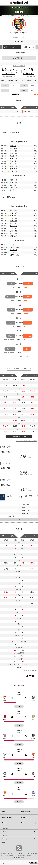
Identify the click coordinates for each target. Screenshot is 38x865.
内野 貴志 (13, 213)
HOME (1, 15)
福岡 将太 (13, 153)
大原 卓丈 (13, 182)
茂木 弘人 (13, 171)
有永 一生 (13, 226)
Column (4, 823)
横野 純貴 (13, 169)
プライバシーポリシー (17, 853)
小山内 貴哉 (14, 247)
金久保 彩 (13, 250)
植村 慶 (13, 146)
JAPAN (22, 817)
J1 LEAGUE (5, 828)
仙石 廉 (13, 223)
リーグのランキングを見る (19, 436)
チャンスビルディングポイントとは (26, 441)
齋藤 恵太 (13, 166)
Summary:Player (7, 817)
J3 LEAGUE (5, 835)
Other (3, 842)
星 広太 (13, 190)
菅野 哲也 (13, 221)
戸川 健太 (13, 151)
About (22, 823)
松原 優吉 (13, 218)
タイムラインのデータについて (28, 356)
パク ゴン (13, 228)
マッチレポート (19, 58)
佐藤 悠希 (13, 236)
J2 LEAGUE (5, 831)
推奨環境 (9, 853)
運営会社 (26, 853)
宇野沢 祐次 (14, 255)
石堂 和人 (13, 158)
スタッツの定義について (29, 670)
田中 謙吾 (13, 211)
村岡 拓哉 (13, 188)
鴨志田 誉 (13, 156)
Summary (4, 838)
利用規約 (4, 853)
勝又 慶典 (13, 233)
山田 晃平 (13, 231)
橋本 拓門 (13, 185)
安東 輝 (13, 161)
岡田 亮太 (13, 148)
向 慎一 (13, 252)
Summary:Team (25, 811)
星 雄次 (13, 164)
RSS (35, 94)
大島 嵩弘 (13, 216)
